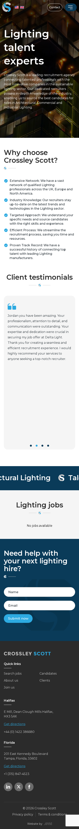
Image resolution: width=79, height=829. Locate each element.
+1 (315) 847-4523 (16, 774)
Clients (45, 680)
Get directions (14, 724)
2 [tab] (37, 446)
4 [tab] (48, 446)
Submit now (18, 618)
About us (11, 680)
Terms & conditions (52, 814)
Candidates (48, 673)
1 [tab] (31, 446)
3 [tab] (42, 446)
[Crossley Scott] (6, 7)
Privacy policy (22, 814)
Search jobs (12, 673)
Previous (3, 375)
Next (75, 375)
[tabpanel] (39, 372)
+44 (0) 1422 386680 (19, 732)
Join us (9, 687)
